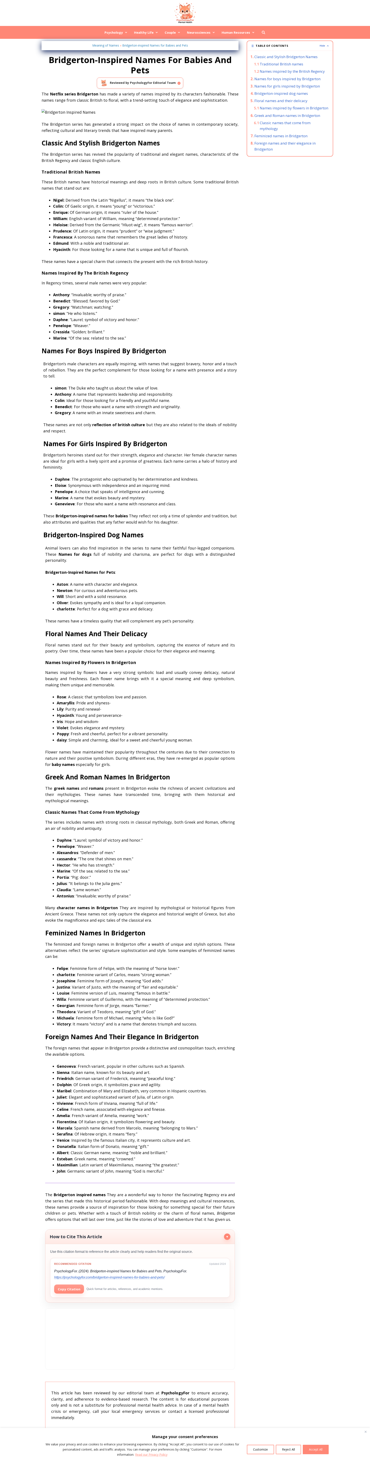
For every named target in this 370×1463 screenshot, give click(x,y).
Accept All (315, 1449)
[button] (290, 46)
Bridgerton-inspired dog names (281, 93)
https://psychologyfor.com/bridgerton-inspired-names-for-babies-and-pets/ (109, 1277)
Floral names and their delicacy (280, 100)
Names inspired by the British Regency (292, 71)
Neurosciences (198, 32)
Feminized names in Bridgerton (280, 135)
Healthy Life (144, 32)
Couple (170, 32)
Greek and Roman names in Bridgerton (287, 115)
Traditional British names (281, 64)
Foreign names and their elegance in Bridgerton (285, 146)
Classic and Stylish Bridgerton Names (286, 56)
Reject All (288, 1449)
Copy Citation (69, 1289)
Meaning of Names (105, 45)
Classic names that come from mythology (285, 125)
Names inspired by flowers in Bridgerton (294, 108)
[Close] (365, 1431)
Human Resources (236, 32)
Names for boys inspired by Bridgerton (287, 78)
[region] (185, 1445)
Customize (260, 1449)
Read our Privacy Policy (151, 1454)
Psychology (113, 32)
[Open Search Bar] (263, 32)
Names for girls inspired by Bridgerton (287, 86)
